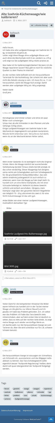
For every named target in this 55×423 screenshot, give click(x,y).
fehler (6, 395)
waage (26, 389)
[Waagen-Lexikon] (3, 3)
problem (16, 395)
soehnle (7, 392)
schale (34, 395)
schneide (40, 392)
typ (50, 392)
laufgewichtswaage (22, 399)
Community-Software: (27, 419)
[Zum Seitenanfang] (51, 419)
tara (25, 395)
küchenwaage (46, 395)
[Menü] (51, 3)
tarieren (7, 399)
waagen (36, 389)
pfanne (30, 392)
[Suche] (38, 3)
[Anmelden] (45, 3)
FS (24, 278)
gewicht (16, 389)
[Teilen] (51, 25)
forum (6, 389)
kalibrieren (19, 392)
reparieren (48, 389)
